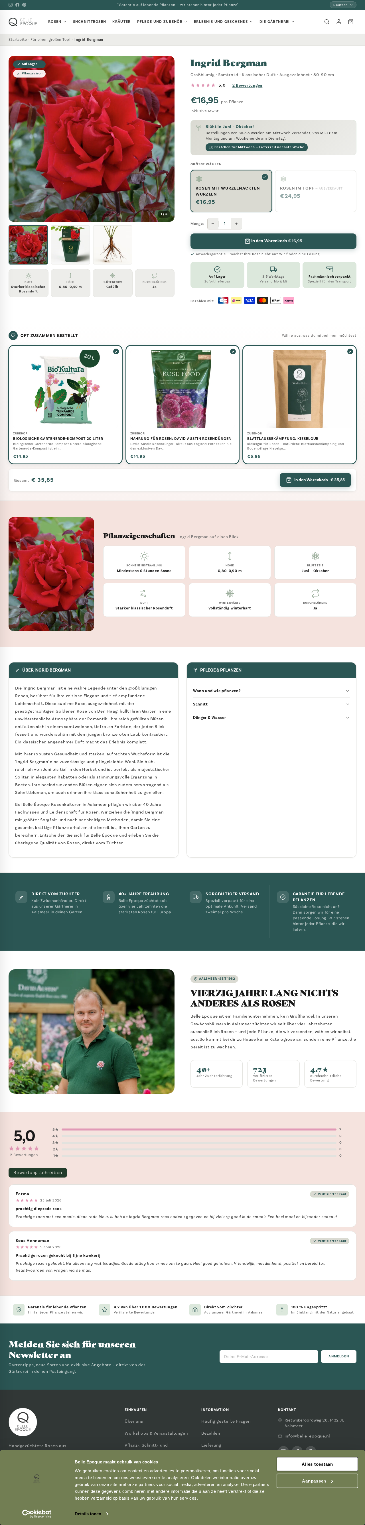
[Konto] (338, 21)
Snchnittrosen (89, 21)
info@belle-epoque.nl (307, 1436)
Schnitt (200, 704)
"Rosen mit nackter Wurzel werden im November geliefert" (178, 5)
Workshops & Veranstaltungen (156, 1433)
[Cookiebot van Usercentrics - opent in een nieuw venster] (37, 1514)
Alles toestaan (317, 1464)
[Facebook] (17, 5)
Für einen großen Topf (51, 39)
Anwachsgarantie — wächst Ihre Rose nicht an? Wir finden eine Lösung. (258, 254)
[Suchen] (326, 21)
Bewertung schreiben (37, 1173)
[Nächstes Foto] (165, 138)
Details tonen (88, 1513)
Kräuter (121, 21)
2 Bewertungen (247, 85)
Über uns (134, 1421)
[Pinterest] (24, 5)
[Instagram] (11, 5)
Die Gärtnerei (274, 21)
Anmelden (338, 1356)
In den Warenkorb (319, 479)
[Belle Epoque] (23, 22)
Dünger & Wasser (209, 717)
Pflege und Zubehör (159, 21)
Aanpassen (314, 1481)
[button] (28, 245)
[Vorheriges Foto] (17, 138)
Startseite (18, 39)
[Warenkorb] (350, 21)
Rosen (55, 21)
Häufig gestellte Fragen (226, 1421)
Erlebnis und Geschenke (221, 21)
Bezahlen (210, 1433)
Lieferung (211, 1445)
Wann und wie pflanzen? (217, 690)
